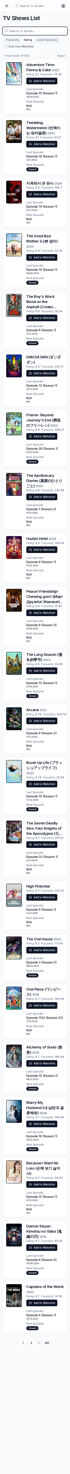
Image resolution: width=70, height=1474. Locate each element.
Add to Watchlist (44, 80)
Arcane (36, 710)
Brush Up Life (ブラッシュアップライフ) (44, 767)
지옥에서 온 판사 (44, 183)
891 (47, 1342)
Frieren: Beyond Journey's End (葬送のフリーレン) (43, 420)
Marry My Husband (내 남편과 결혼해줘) (45, 1107)
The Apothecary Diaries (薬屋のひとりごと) (44, 480)
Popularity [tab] (12, 39)
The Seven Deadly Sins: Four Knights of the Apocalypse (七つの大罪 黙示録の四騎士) (44, 833)
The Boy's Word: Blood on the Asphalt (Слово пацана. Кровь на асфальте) (41, 306)
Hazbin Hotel (41, 538)
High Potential (38, 886)
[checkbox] (5, 46)
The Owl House (43, 939)
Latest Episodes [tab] (47, 39)
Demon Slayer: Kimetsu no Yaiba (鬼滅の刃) (44, 1231)
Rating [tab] (28, 39)
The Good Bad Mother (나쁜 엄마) (41, 241)
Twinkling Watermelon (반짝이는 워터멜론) (43, 127)
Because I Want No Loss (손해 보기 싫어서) (43, 1168)
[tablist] (31, 40)
